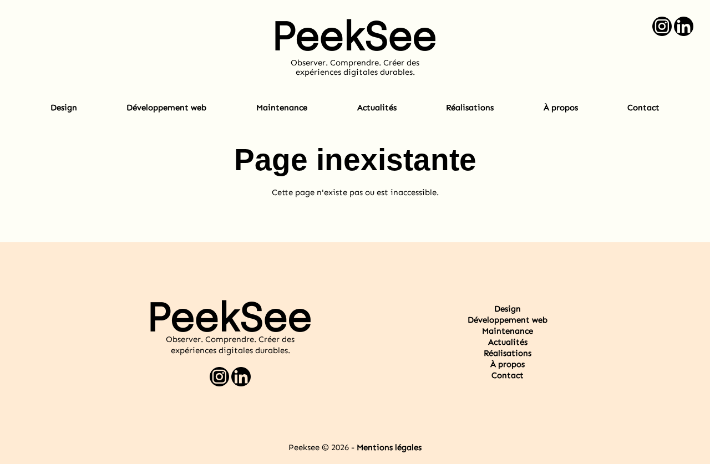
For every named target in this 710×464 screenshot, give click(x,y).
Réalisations (470, 108)
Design (63, 108)
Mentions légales (389, 447)
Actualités (377, 108)
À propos (561, 108)
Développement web (166, 108)
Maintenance (281, 108)
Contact (643, 108)
